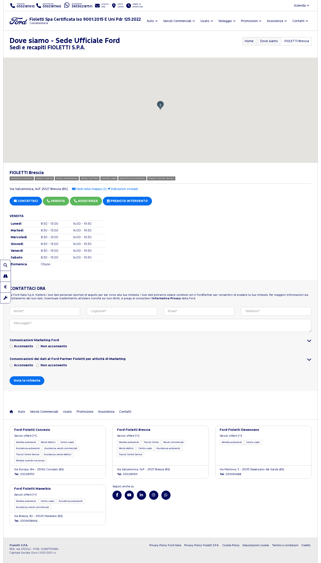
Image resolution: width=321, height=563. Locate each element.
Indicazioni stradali (124, 189)
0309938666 (26, 521)
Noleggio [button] (225, 21)
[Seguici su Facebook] (117, 495)
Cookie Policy (231, 545)
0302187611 (127, 474)
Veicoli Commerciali (44, 411)
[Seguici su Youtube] (129, 495)
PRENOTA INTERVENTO (129, 201)
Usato (67, 411)
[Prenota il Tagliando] (5, 298)
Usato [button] (204, 21)
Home (249, 41)
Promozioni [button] (249, 21)
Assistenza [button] (275, 21)
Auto (21, 411)
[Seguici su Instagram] (153, 495)
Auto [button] (150, 21)
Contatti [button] (298, 21)
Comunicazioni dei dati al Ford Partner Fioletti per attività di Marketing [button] (68, 359)
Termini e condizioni (285, 545)
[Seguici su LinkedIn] (141, 495)
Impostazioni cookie (256, 545)
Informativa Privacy (166, 298)
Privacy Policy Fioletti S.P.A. (201, 545)
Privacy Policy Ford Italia (165, 545)
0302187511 (24, 474)
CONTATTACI (27, 201)
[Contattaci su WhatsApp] (166, 495)
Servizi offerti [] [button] (25, 436)
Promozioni (85, 411)
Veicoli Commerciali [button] (177, 21)
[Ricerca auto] (5, 265)
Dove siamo (269, 41)
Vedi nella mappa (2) (91, 189)
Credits (305, 545)
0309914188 (230, 474)
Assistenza (106, 411)
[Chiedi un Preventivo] (5, 287)
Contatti (125, 411)
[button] (160, 105)
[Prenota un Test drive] (5, 276)
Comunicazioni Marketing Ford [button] (34, 340)
